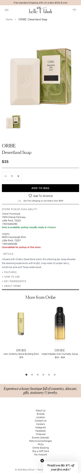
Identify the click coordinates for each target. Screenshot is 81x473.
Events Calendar (40, 437)
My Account (40, 454)
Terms (40, 469)
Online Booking (40, 447)
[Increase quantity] (18, 176)
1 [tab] (26, 374)
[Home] (40, 10)
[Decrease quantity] (6, 176)
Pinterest (40, 434)
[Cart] (74, 10)
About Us (40, 410)
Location (40, 417)
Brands (40, 413)
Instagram (40, 427)
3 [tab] (38, 374)
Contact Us (40, 420)
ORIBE (9, 145)
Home (9, 19)
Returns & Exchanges (40, 440)
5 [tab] (49, 374)
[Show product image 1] (13, 120)
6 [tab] (55, 374)
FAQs (41, 444)
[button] (6, 10)
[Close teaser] (42, 460)
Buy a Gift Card (40, 451)
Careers (40, 423)
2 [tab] (32, 374)
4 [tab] (43, 374)
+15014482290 (9, 223)
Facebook (40, 430)
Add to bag (40, 188)
